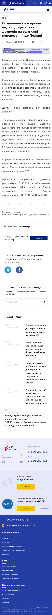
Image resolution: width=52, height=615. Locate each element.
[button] (4, 3)
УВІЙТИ (39, 238)
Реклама (6, 554)
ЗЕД (4, 18)
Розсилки (6, 599)
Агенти (5, 538)
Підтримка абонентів (11, 591)
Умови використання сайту (13, 550)
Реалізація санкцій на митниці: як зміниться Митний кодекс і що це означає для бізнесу (36, 396)
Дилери (5, 542)
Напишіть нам (8, 595)
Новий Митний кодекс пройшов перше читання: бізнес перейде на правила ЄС (35, 349)
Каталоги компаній (10, 574)
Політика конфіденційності (13, 546)
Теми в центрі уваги (10, 579)
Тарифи (26, 487)
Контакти (6, 603)
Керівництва (7, 570)
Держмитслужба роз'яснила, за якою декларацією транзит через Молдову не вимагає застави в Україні (36, 373)
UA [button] (34, 3)
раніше (21, 60)
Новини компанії (9, 566)
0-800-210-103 (37, 452)
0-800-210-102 (37, 461)
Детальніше (44, 508)
